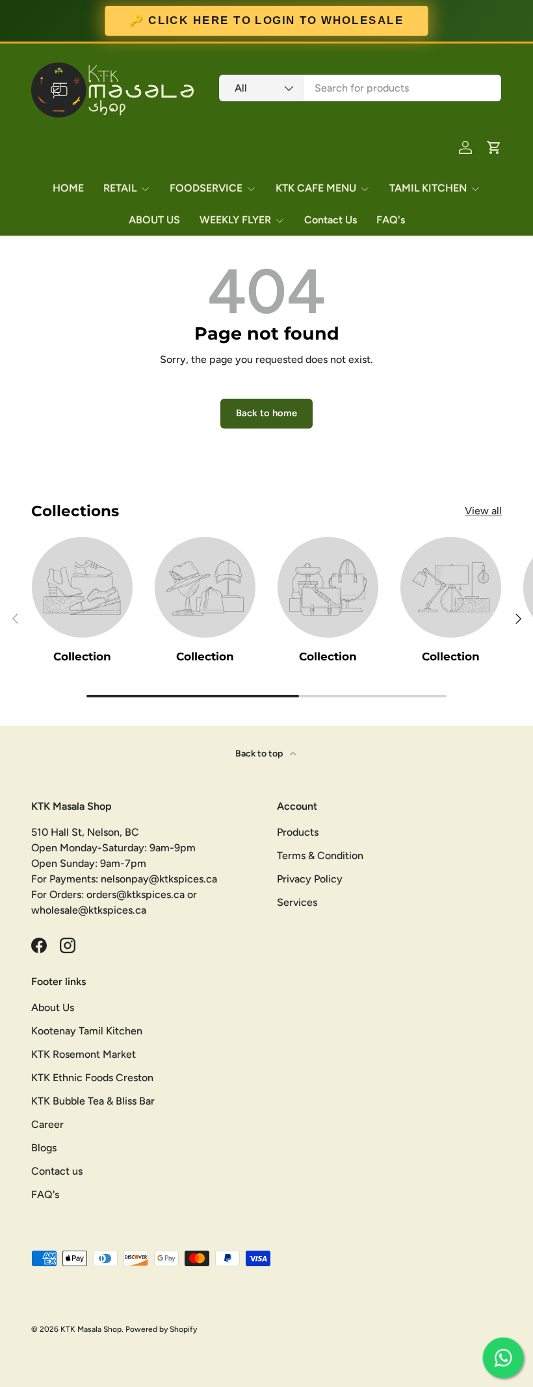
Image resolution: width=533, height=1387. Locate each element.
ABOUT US (154, 220)
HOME (68, 188)
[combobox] (360, 88)
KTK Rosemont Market (83, 1054)
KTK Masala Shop (91, 1329)
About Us (52, 1007)
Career (47, 1124)
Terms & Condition (320, 855)
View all (483, 511)
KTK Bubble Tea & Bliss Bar (93, 1101)
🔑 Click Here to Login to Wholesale (266, 20)
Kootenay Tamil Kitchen (86, 1031)
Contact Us (330, 220)
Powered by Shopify (161, 1329)
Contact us (57, 1171)
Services (297, 902)
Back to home (266, 413)
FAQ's (390, 220)
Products (297, 832)
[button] (494, 147)
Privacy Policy (310, 879)
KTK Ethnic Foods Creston (92, 1077)
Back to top (260, 753)
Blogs (44, 1148)
